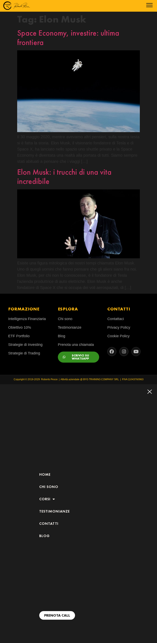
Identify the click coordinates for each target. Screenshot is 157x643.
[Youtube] (135, 351)
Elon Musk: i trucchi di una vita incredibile (64, 176)
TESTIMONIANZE (54, 511)
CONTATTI (48, 524)
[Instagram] (123, 351)
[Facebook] (111, 351)
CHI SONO (48, 487)
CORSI (44, 499)
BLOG (44, 536)
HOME (44, 474)
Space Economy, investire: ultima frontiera (68, 37)
